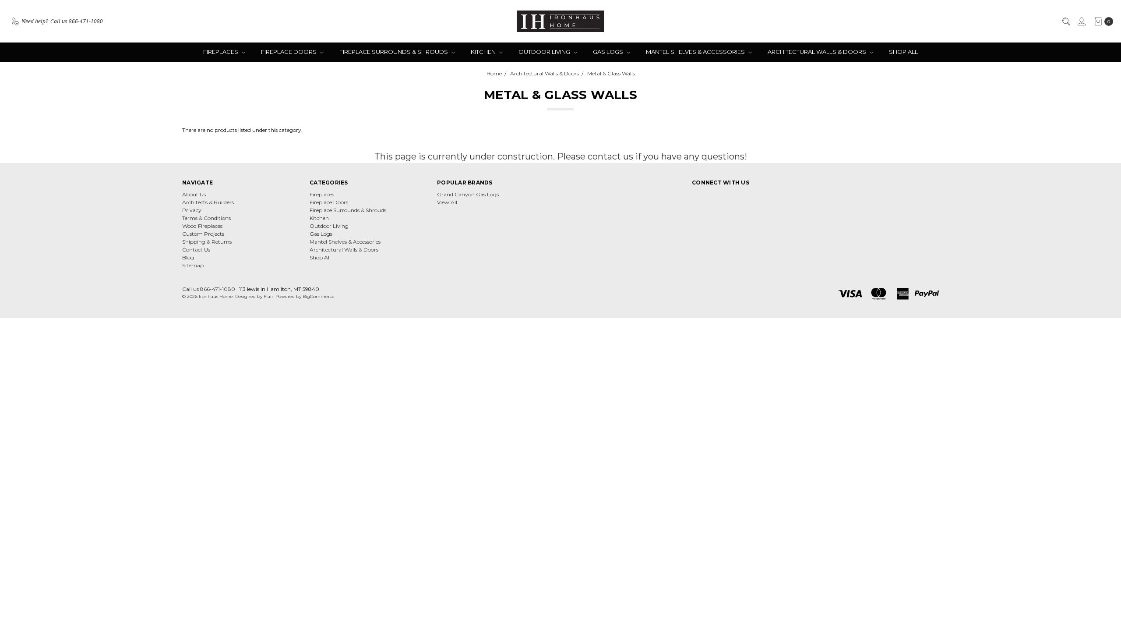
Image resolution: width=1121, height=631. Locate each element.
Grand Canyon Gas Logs (468, 194)
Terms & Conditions (206, 218)
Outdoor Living (544, 51)
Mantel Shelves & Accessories (696, 51)
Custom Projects (203, 233)
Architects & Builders (208, 202)
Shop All (903, 51)
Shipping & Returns (207, 241)
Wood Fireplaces (202, 226)
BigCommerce (319, 296)
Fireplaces (221, 51)
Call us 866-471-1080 (208, 289)
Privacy (191, 210)
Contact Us (196, 249)
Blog (188, 257)
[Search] (1066, 21)
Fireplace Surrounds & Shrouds (394, 51)
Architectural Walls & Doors (817, 51)
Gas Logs (608, 51)
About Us (194, 194)
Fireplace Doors (289, 51)
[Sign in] (1081, 21)
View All (447, 202)
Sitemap (193, 265)
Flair (268, 296)
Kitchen (484, 51)
